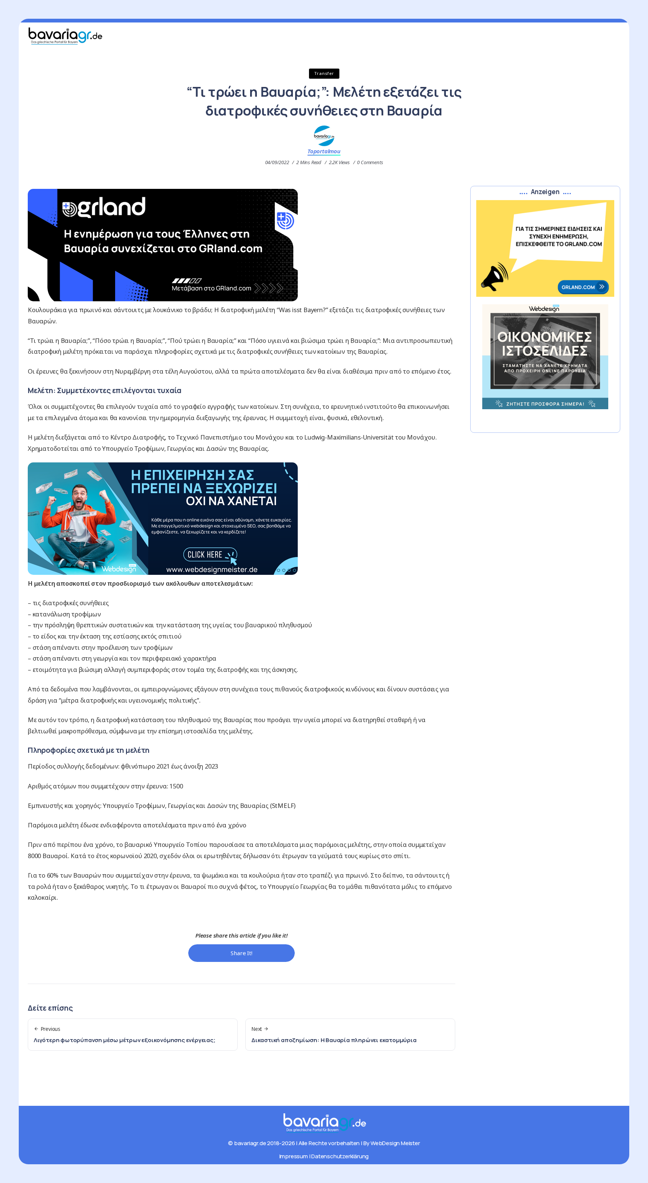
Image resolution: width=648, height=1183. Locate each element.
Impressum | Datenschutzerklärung (324, 1156)
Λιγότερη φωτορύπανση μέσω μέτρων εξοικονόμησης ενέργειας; (125, 1040)
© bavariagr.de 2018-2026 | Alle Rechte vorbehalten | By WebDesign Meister (324, 1143)
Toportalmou (324, 151)
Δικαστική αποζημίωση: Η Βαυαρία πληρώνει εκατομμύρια (334, 1040)
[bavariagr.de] (324, 1122)
